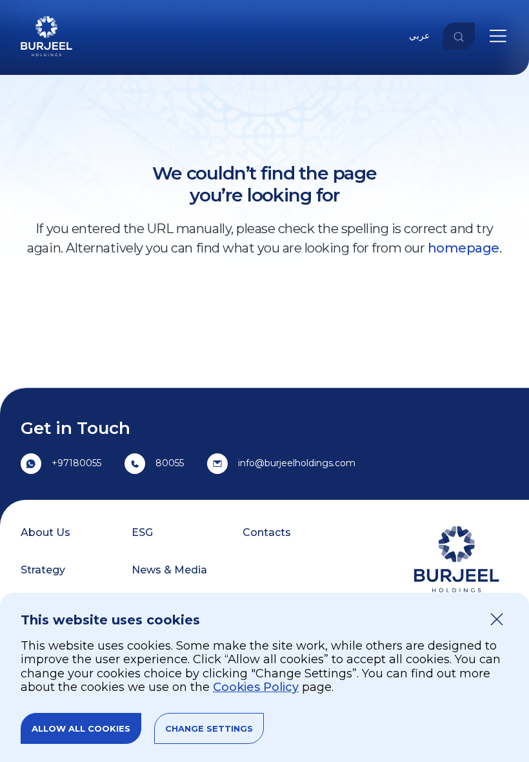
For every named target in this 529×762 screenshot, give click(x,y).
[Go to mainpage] (46, 58)
